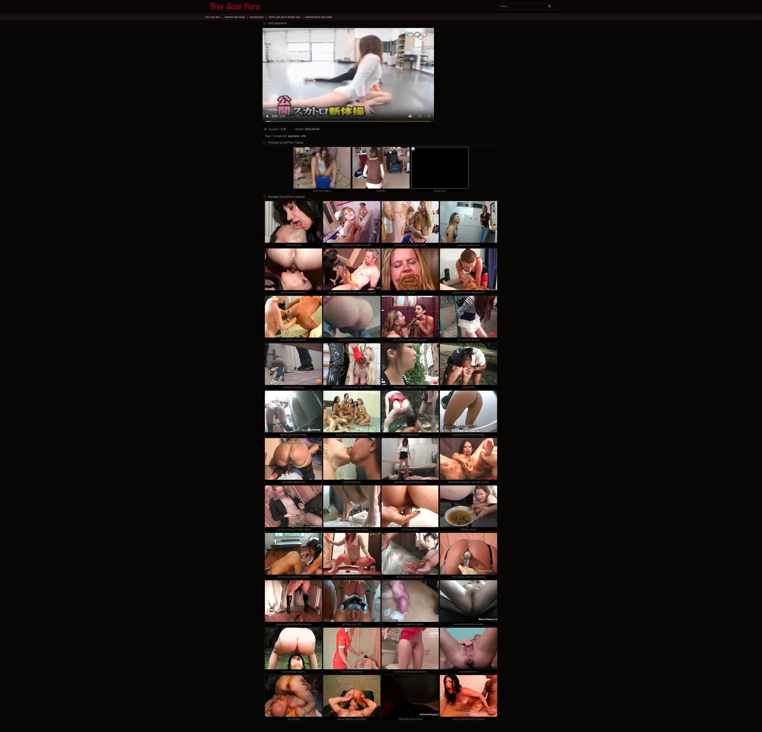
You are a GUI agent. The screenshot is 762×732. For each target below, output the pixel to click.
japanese (294, 135)
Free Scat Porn (235, 6)
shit (303, 135)
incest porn (257, 16)
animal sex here (235, 16)
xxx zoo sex (212, 16)
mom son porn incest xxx (284, 16)
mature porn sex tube (318, 16)
